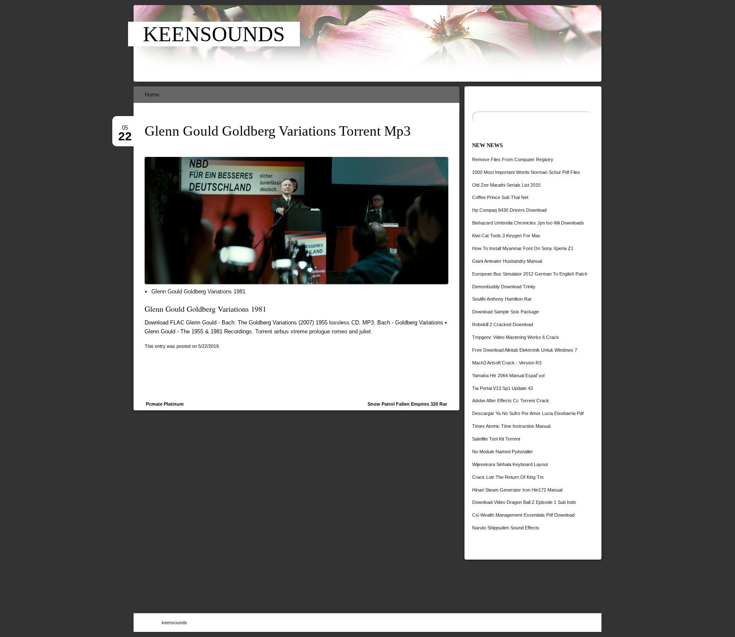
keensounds (214, 34)
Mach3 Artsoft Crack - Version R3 (506, 362)
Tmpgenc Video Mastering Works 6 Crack (515, 337)
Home (152, 94)
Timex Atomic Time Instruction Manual (511, 426)
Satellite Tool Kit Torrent (496, 438)
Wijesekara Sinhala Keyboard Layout (510, 464)
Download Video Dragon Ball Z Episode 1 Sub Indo (524, 502)
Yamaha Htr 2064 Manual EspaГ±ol (508, 375)
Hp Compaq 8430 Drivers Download (509, 210)
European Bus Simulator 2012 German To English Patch (529, 273)
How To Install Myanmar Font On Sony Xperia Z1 (522, 248)
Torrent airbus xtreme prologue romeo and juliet (313, 331)
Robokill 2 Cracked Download (502, 324)
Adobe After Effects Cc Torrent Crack (510, 400)
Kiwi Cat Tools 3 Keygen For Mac (506, 235)
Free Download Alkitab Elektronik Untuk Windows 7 (524, 350)
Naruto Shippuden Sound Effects (505, 527)
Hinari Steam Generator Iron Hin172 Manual (517, 489)
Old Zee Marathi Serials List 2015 (506, 185)
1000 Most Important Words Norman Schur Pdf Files (526, 172)
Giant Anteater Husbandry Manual (507, 261)
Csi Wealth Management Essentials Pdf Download (523, 515)
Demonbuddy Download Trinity (504, 286)
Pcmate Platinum (165, 404)
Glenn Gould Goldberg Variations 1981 (198, 291)
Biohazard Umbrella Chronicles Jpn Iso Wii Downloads (528, 222)
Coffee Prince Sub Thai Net (500, 197)
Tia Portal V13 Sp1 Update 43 (502, 388)
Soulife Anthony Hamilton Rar (502, 298)
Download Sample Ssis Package (505, 311)
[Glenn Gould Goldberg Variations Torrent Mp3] (427, 43)
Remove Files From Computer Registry (512, 159)
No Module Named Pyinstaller (502, 451)
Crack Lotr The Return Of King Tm (508, 477)
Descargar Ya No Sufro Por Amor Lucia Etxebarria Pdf (528, 413)
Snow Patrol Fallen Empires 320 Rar (407, 404)
